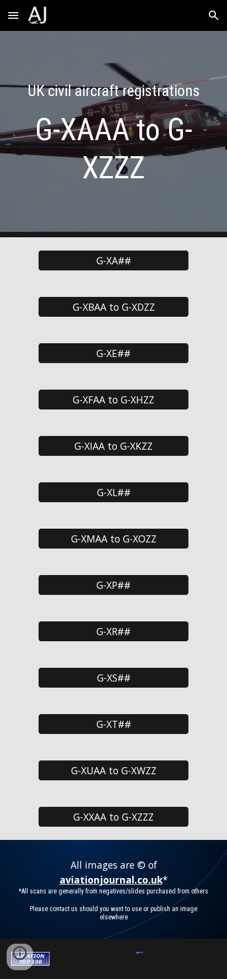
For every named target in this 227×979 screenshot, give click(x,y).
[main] (113, 134)
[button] (13, 15)
